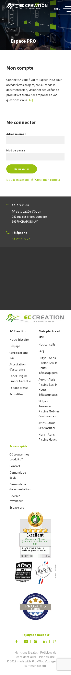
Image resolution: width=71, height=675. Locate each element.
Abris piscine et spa (49, 333)
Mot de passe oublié (19, 180)
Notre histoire (19, 339)
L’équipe (14, 346)
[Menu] (65, 9)
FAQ (30, 100)
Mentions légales (26, 652)
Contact (14, 466)
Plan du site (47, 657)
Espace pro (16, 507)
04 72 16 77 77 (21, 239)
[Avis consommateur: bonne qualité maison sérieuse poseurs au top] (35, 535)
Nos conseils (47, 344)
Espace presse (18, 388)
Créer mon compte (48, 180)
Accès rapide (18, 446)
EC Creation (17, 331)
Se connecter (21, 168)
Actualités (16, 394)
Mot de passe (15, 150)
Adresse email (16, 134)
